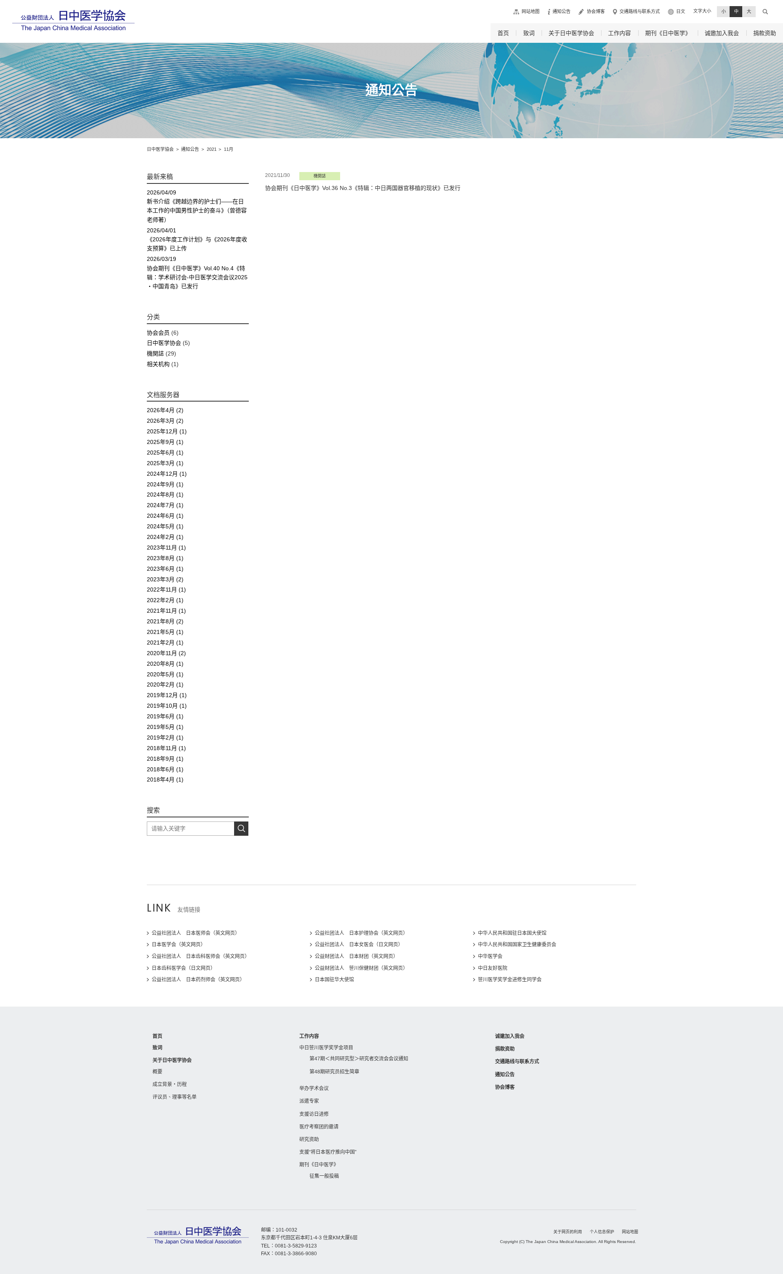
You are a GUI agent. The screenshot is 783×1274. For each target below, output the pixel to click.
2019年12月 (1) (167, 695)
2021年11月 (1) (166, 610)
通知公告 (562, 11)
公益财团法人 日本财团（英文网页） (356, 956)
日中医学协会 (164, 343)
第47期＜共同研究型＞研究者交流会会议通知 (359, 1059)
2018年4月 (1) (165, 779)
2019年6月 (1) (165, 716)
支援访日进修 (314, 1114)
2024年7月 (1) (165, 505)
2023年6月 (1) (165, 568)
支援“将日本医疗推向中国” (327, 1152)
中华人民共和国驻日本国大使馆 (512, 933)
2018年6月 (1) (165, 769)
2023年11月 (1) (166, 547)
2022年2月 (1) (165, 600)
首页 (503, 33)
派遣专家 (309, 1101)
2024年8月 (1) (165, 494)
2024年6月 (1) (165, 515)
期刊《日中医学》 (668, 33)
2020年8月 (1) (165, 663)
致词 (529, 33)
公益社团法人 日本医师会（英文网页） (196, 933)
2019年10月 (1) (167, 705)
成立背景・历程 (170, 1084)
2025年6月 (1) (165, 452)
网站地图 (531, 11)
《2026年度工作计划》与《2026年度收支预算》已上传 (197, 239)
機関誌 (155, 353)
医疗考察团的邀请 (318, 1127)
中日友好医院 (492, 968)
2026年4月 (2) (165, 410)
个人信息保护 (602, 1232)
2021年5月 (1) (165, 632)
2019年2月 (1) (165, 737)
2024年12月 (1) (167, 473)
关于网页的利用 (567, 1232)
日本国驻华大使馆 (334, 980)
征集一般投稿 (324, 1176)
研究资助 (309, 1139)
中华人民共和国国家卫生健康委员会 (517, 944)
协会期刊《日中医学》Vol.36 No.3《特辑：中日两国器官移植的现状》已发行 (362, 188)
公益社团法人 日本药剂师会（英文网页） (198, 980)
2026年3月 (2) (165, 420)
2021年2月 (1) (165, 642)
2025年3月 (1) (165, 463)
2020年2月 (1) (165, 684)
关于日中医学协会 (571, 33)
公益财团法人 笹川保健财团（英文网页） (361, 968)
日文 (680, 11)
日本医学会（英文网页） (179, 944)
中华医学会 (490, 956)
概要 (157, 1072)
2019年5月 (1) (165, 727)
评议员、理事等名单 (175, 1097)
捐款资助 (764, 33)
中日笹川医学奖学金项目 (326, 1048)
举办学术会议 (314, 1088)
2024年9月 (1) (165, 484)
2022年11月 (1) (166, 589)
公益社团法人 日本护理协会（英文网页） (361, 933)
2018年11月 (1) (166, 748)
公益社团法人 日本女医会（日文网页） (359, 944)
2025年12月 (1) (167, 431)
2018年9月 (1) (165, 758)
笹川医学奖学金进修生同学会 (510, 980)
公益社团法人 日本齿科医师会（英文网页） (201, 956)
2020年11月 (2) (166, 653)
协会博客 (596, 11)
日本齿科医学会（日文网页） (183, 968)
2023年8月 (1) (165, 558)
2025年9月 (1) (165, 442)
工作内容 (619, 33)
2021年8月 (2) (165, 621)
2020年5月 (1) (165, 674)
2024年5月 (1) (165, 526)
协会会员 (158, 332)
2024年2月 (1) (165, 537)
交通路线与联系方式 (639, 11)
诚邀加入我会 (722, 33)
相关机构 (158, 364)
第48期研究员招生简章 (334, 1072)
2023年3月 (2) (165, 579)
